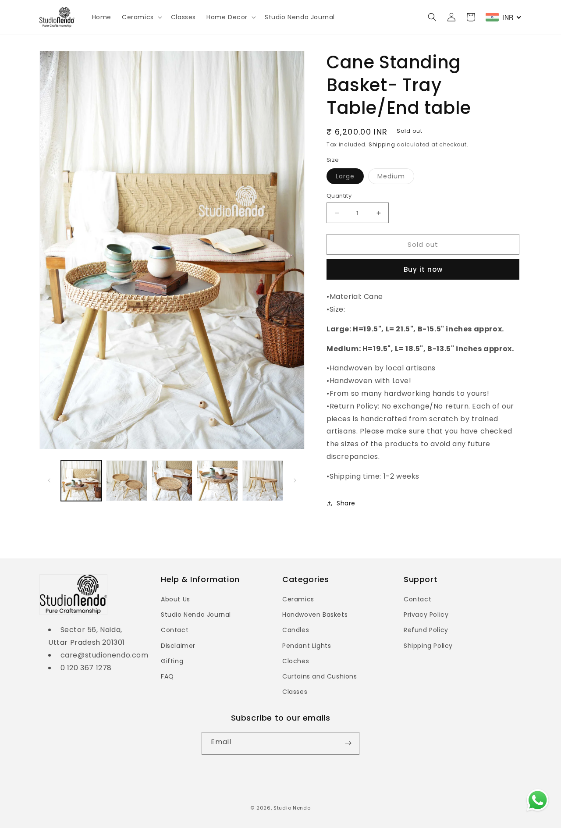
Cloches (295, 661)
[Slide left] (49, 480)
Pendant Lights (306, 645)
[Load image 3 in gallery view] (172, 480)
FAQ (167, 676)
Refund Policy (426, 629)
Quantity (339, 196)
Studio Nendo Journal (196, 614)
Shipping (382, 144)
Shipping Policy (428, 645)
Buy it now (423, 269)
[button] (141, 17)
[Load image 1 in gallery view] (81, 480)
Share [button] (346, 503)
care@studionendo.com (104, 655)
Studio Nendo (291, 807)
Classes (294, 691)
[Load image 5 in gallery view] (262, 480)
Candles (295, 629)
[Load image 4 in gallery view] (217, 480)
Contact (174, 629)
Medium (395, 177)
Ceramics (298, 599)
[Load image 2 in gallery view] (126, 480)
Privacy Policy (426, 614)
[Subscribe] (348, 743)
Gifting (172, 661)
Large (350, 177)
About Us (175, 599)
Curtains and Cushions (319, 676)
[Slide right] (295, 480)
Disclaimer (178, 645)
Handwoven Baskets (315, 614)
